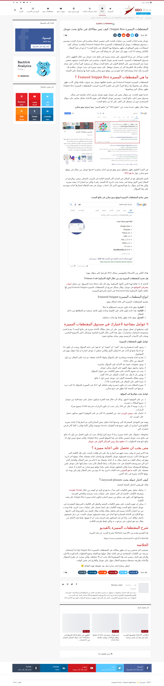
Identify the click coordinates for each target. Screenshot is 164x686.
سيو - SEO (144, 631)
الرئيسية (110, 11)
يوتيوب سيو (61, 11)
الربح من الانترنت (33, 11)
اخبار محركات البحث (90, 11)
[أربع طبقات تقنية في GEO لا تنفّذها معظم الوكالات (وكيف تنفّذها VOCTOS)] (105, 623)
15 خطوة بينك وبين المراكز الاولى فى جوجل (108, 441)
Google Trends (75, 490)
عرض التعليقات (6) (104, 654)
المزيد (21, 11)
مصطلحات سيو (48, 11)
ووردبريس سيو (73, 11)
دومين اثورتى (127, 413)
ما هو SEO (129, 173)
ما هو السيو (127, 470)
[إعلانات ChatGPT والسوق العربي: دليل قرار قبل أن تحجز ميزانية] (134, 623)
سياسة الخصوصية (116, 682)
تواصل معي (145, 2)
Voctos (15, 682)
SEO (102, 11)
